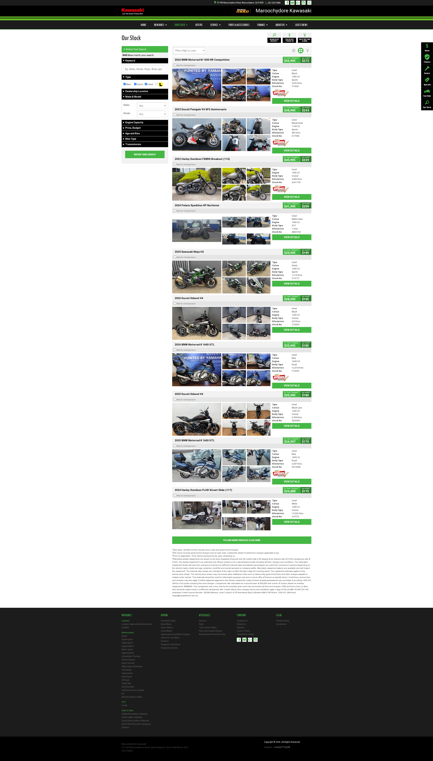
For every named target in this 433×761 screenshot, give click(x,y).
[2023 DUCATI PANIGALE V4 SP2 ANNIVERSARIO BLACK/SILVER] (221, 134)
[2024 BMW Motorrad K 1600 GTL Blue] (221, 369)
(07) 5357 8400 (274, 3)
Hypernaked (128, 652)
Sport (124, 636)
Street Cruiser (128, 659)
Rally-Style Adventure (132, 666)
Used (150, 84)
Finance (261, 25)
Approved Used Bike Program (175, 634)
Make (126, 105)
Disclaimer (281, 624)
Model (126, 113)
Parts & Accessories (239, 25)
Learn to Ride (243, 630)
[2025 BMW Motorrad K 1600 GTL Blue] (221, 465)
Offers (198, 25)
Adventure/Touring (131, 656)
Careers (241, 627)
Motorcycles (128, 632)
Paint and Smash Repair (210, 630)
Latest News (301, 25)
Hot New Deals (168, 620)
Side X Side (127, 710)
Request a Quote (169, 647)
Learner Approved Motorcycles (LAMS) (137, 626)
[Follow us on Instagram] (304, 3)
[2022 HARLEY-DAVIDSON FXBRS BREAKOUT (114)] (221, 184)
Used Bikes (166, 630)
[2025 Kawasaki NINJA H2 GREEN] (221, 277)
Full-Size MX (128, 686)
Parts (201, 624)
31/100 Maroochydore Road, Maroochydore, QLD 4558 (240, 2)
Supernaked (128, 646)
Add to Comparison (186, 65)
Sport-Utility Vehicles (132, 717)
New (128, 84)
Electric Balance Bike (132, 696)
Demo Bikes (167, 627)
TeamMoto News (245, 634)
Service (214, 25)
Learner (125, 620)
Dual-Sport (127, 676)
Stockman (127, 669)
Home (143, 25)
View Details (292, 100)
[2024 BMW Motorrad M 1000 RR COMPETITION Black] (221, 85)
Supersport (127, 639)
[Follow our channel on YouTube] (293, 3)
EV (123, 693)
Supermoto (127, 673)
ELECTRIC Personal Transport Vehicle (136, 726)
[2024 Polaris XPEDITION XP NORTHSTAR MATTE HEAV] (221, 230)
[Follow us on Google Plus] (299, 3)
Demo (139, 84)
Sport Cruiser (128, 663)
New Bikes (159, 25)
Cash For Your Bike (170, 637)
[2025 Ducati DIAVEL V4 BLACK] (221, 323)
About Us (280, 25)
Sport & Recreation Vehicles (135, 720)
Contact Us (242, 620)
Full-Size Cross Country (133, 690)
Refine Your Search (134, 49)
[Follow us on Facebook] (287, 3)
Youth (124, 705)
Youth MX (126, 683)
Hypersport (127, 642)
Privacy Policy (282, 620)
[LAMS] (160, 84)
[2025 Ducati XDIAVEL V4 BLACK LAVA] (221, 419)
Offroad (125, 680)
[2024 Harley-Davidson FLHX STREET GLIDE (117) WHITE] (221, 515)
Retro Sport (127, 649)
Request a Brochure (170, 644)
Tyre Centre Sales (208, 627)
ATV (124, 702)
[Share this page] (308, 3)
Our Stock (180, 25)
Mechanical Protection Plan (212, 634)
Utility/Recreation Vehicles (135, 713)
